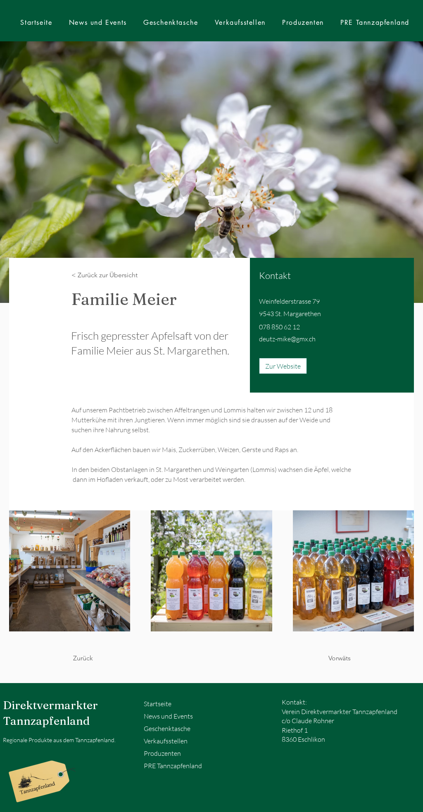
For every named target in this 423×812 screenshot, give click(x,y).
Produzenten (162, 753)
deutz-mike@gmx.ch (287, 339)
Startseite (157, 704)
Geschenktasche (167, 728)
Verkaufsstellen (166, 741)
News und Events (168, 716)
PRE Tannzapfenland (173, 766)
